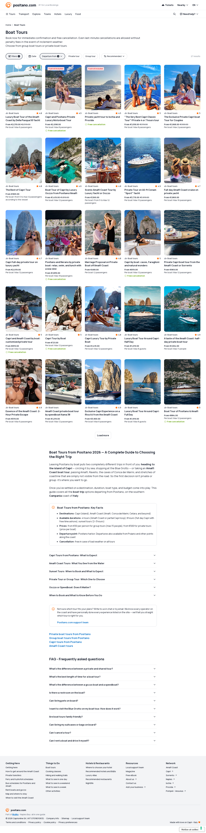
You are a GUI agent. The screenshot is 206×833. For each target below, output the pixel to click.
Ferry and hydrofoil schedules (19, 779)
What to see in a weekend (58, 783)
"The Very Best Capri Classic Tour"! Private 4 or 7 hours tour (141, 118)
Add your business (134, 787)
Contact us (131, 783)
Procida (169, 787)
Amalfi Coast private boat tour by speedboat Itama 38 (62, 413)
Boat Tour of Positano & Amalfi (181, 411)
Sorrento (170, 775)
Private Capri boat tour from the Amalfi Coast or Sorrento (182, 264)
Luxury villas (91, 775)
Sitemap (65, 818)
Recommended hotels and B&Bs (101, 771)
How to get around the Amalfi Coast (22, 771)
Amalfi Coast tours (61, 646)
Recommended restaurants (99, 779)
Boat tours (51, 767)
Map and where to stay (16, 793)
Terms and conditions (16, 822)
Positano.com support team (72, 622)
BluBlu (15, 814)
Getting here (12, 767)
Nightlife (89, 783)
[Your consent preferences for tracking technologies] (201, 828)
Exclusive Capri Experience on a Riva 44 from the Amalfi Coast (102, 413)
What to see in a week (56, 787)
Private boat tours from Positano (70, 634)
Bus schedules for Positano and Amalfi (20, 784)
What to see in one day (56, 779)
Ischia (168, 783)
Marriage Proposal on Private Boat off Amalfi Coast (101, 264)
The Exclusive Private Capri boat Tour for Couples (182, 118)
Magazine (130, 771)
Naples (169, 779)
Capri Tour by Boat (55, 338)
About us (130, 779)
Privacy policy (34, 822)
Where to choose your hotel (99, 767)
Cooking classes (53, 771)
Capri (168, 771)
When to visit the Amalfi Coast (20, 797)
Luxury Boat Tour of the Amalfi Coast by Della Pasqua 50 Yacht (23, 118)
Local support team (135, 767)
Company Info (52, 818)
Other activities (53, 791)
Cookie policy (50, 822)
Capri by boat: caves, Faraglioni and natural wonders (141, 264)
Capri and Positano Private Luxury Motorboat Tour (60, 118)
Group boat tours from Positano (69, 638)
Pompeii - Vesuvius (174, 791)
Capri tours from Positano (65, 642)
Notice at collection (191, 829)
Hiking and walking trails (57, 775)
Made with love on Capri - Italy (184, 822)
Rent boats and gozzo (16, 790)
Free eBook (131, 775)
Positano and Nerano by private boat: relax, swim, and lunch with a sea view (63, 265)
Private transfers (13, 775)
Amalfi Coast (172, 767)
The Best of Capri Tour (18, 189)
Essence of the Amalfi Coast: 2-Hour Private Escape (23, 413)
